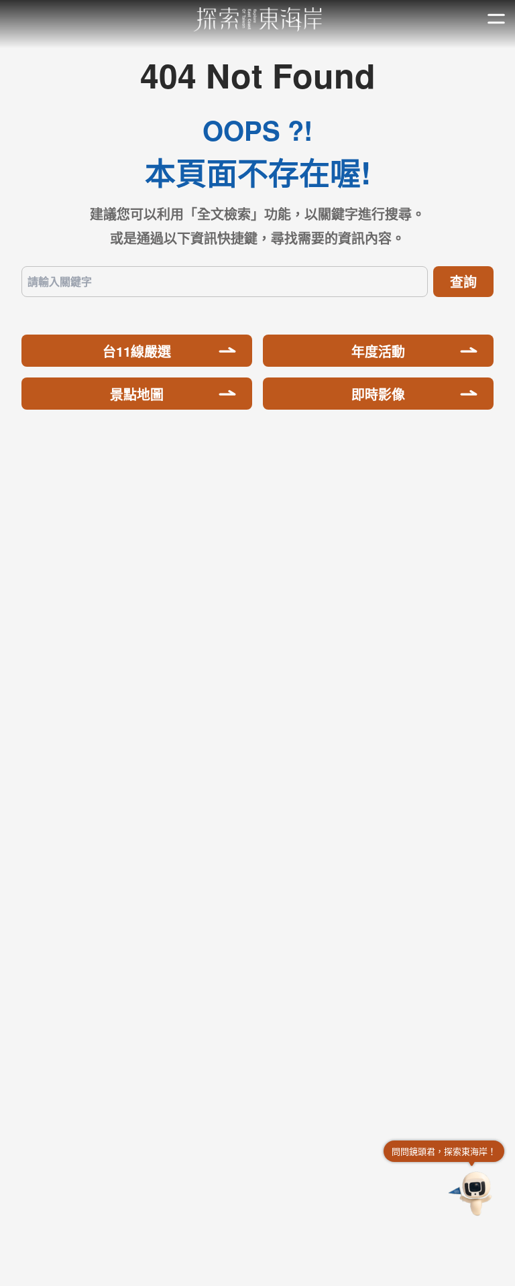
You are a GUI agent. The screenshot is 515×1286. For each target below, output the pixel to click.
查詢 (463, 281)
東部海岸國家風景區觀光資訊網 (258, 19)
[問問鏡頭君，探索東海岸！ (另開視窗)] (472, 1194)
